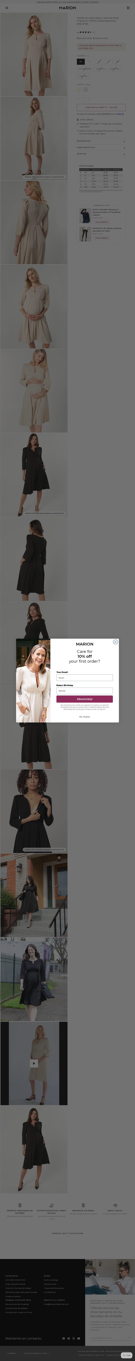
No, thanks (84, 716)
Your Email (62, 672)
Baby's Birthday (64, 685)
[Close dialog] (115, 642)
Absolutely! (85, 699)
